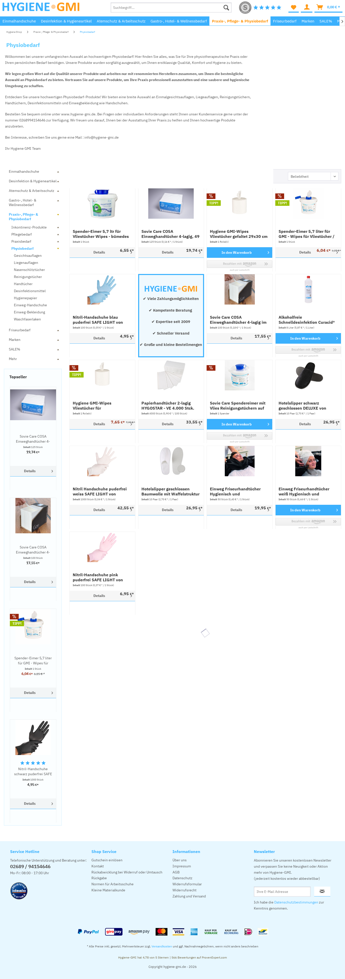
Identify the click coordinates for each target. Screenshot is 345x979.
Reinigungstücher (28, 276)
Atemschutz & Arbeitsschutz (31, 190)
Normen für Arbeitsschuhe (112, 884)
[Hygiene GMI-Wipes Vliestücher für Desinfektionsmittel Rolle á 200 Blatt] (102, 375)
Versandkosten (162, 946)
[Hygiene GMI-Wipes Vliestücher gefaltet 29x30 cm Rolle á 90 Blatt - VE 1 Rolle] (239, 203)
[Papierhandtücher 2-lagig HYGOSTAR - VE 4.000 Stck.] (171, 375)
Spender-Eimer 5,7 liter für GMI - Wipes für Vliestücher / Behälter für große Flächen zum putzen (33, 661)
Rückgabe (99, 878)
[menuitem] (171, 8)
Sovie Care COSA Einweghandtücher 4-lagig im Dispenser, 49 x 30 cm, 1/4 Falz (33, 550)
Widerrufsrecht (184, 890)
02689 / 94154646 (30, 866)
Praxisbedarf (21, 241)
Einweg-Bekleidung (29, 312)
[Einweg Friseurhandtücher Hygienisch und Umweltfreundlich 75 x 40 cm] (239, 461)
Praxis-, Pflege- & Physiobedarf (23, 216)
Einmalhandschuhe (24, 171)
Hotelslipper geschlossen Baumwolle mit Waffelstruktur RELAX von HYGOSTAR (170, 491)
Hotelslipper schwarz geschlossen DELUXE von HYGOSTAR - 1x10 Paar (302, 405)
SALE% (14, 349)
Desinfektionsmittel (30, 291)
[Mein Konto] (306, 8)
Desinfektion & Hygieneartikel (33, 181)
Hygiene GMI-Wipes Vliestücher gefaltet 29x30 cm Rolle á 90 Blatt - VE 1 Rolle (238, 234)
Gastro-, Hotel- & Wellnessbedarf (22, 202)
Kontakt (97, 866)
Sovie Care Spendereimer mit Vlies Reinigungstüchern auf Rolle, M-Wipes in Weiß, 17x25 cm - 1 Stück (237, 405)
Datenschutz (182, 878)
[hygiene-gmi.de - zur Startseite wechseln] (41, 9)
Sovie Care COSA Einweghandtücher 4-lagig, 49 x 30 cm (33, 439)
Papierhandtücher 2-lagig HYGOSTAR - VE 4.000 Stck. (167, 405)
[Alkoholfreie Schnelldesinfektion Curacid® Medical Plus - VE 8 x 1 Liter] (308, 289)
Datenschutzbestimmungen (296, 902)
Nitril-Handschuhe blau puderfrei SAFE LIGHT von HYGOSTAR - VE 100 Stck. (98, 320)
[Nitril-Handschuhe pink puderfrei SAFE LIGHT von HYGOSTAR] (102, 547)
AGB (176, 872)
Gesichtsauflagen (28, 255)
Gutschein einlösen (106, 860)
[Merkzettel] (293, 8)
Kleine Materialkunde (108, 890)
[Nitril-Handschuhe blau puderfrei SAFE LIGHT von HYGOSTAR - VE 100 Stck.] (102, 289)
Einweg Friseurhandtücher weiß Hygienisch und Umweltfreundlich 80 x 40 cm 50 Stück (307, 491)
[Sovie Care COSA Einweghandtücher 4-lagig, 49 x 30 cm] (33, 404)
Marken (14, 339)
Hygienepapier (25, 298)
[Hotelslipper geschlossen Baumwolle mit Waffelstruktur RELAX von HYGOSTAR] (171, 461)
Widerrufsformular (187, 884)
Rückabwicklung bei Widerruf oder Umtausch (126, 872)
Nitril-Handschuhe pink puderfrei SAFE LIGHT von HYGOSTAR (98, 577)
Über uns (180, 860)
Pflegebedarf (21, 234)
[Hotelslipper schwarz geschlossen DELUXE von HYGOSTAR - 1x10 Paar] (308, 375)
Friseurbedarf (20, 330)
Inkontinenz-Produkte (29, 227)
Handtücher (23, 284)
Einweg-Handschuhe (30, 305)
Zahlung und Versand (189, 896)
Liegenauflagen (26, 262)
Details (30, 471)
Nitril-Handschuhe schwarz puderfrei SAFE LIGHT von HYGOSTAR (33, 771)
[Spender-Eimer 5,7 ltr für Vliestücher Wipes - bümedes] (102, 203)
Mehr (13, 359)
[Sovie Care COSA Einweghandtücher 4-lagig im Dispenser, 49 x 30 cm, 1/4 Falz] (33, 515)
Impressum (182, 866)
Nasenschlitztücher (29, 269)
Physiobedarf (22, 248)
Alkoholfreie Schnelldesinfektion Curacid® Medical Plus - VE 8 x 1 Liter (307, 320)
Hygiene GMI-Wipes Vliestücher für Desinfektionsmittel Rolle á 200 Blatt (99, 405)
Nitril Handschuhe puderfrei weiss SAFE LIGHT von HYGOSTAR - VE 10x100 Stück (101, 491)
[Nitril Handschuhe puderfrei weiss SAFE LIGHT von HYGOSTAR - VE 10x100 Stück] (102, 461)
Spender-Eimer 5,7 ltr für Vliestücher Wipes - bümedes (101, 234)
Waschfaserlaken (27, 319)
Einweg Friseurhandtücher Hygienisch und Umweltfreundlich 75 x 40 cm (238, 491)
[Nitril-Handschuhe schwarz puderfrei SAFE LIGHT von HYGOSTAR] (33, 737)
